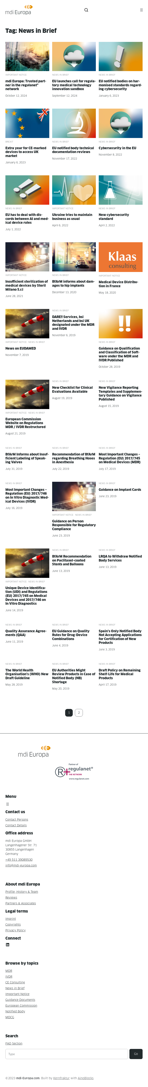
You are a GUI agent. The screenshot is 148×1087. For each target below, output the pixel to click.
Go (136, 1054)
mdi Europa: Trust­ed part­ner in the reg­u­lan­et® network (25, 85)
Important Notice (16, 74)
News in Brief (60, 74)
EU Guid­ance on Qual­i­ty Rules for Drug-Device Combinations (71, 635)
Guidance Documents (20, 1000)
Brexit (9, 141)
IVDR (8, 976)
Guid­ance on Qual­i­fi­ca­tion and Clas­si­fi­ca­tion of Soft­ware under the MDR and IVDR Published (119, 354)
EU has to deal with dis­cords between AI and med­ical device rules (27, 218)
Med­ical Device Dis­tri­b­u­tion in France (118, 284)
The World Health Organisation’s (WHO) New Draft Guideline (26, 674)
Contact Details (16, 825)
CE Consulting (15, 982)
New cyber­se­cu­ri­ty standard (114, 217)
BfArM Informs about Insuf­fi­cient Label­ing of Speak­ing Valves (27, 458)
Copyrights (13, 924)
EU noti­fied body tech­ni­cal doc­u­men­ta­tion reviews (73, 150)
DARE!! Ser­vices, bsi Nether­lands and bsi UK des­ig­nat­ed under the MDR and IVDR (73, 323)
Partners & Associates (20, 903)
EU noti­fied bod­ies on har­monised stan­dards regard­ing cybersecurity (120, 85)
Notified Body (15, 1011)
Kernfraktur (61, 1078)
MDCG (9, 1017)
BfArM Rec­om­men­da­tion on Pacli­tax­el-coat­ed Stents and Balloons (71, 560)
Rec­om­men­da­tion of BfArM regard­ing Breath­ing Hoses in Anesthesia (73, 458)
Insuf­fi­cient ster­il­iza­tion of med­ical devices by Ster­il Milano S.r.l (26, 285)
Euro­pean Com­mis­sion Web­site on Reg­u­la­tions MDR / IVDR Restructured (25, 423)
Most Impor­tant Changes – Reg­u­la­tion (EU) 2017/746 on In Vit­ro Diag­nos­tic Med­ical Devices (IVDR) (27, 495)
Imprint (10, 919)
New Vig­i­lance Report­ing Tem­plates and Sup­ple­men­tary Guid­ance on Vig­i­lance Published (120, 393)
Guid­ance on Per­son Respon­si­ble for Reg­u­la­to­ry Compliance (74, 525)
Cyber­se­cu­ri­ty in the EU (117, 148)
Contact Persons (16, 819)
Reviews (11, 897)
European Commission (21, 1005)
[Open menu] (141, 10)
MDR (8, 971)
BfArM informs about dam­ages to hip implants (73, 283)
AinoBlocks (85, 1078)
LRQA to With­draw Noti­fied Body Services (120, 558)
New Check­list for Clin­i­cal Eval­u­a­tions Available (72, 389)
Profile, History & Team (21, 892)
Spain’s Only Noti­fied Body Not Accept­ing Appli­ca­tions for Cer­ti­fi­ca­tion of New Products (120, 637)
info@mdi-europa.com (21, 865)
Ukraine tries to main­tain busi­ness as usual (72, 217)
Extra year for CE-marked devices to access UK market (25, 152)
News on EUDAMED (20, 348)
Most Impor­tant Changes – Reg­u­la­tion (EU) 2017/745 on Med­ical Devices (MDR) (120, 458)
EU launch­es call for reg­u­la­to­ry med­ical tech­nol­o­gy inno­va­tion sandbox (74, 85)
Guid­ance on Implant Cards (120, 490)
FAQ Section (13, 1043)
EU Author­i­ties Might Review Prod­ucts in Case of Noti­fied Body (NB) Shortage (73, 676)
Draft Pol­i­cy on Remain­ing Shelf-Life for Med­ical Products (120, 674)
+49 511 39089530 (18, 859)
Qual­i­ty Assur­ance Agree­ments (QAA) (26, 633)
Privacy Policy (15, 930)
